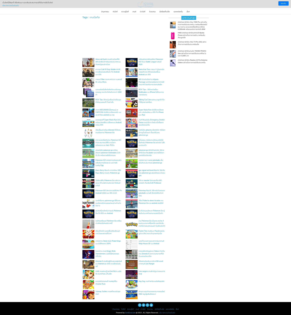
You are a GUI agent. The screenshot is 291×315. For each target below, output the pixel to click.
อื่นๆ (188, 12)
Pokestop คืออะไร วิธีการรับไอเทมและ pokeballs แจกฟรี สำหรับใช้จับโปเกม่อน (152, 193)
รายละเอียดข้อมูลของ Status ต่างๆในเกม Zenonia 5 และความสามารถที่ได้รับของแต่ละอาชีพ (152, 253)
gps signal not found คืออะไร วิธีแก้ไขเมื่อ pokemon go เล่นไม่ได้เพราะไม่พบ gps (152, 172)
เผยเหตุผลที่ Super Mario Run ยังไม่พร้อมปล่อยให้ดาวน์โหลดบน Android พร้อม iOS (108, 122)
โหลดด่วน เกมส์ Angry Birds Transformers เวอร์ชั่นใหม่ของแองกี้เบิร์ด (107, 253)
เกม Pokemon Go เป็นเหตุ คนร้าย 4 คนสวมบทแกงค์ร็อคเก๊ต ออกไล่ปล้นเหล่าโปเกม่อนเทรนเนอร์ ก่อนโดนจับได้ (152, 223)
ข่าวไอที (142, 12)
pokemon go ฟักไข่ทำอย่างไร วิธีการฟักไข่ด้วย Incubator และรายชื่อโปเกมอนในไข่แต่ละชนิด (151, 152)
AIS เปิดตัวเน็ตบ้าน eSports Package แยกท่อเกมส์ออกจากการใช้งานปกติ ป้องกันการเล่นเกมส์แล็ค (151, 81)
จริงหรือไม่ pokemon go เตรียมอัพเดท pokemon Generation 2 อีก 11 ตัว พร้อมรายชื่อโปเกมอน (107, 152)
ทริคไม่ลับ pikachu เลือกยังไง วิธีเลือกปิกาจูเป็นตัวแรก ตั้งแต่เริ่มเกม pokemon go (152, 132)
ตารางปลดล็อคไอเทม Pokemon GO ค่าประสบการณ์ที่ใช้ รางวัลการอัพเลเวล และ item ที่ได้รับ (108, 142)
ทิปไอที (115, 12)
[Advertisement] (124, 39)
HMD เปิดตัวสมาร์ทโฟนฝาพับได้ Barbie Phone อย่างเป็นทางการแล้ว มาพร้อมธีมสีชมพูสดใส (191, 35)
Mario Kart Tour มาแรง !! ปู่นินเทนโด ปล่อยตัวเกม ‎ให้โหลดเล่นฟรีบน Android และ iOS (151, 71)
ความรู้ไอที (125, 12)
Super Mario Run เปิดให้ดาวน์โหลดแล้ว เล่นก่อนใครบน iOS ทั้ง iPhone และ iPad (151, 112)
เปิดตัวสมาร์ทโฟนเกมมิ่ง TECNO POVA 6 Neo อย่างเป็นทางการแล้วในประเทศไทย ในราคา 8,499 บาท (192, 53)
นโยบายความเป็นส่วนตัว (167, 313)
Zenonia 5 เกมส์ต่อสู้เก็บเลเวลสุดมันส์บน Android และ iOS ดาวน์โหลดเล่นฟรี (108, 263)
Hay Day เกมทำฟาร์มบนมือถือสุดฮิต (151, 281)
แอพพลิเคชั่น (178, 12)
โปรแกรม (152, 12)
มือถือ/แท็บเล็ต (164, 12)
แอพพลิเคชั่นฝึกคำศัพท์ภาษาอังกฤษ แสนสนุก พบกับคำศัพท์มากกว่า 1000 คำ (108, 92)
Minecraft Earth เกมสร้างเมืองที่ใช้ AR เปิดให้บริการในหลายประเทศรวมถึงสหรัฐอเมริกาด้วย (108, 61)
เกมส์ (134, 12)
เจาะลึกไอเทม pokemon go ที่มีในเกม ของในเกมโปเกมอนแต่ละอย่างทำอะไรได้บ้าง (108, 203)
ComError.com (130, 313)
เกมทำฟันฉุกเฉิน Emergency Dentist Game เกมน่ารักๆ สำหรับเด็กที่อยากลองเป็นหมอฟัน (151, 122)
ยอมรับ (283, 3)
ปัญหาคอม (105, 12)
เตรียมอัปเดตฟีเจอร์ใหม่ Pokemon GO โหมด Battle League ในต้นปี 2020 (151, 61)
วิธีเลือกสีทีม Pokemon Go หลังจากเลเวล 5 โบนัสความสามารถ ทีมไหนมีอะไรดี (108, 182)
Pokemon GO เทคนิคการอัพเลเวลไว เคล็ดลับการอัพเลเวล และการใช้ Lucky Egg (108, 162)
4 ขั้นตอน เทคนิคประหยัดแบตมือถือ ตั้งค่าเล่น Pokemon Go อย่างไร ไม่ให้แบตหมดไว (152, 142)
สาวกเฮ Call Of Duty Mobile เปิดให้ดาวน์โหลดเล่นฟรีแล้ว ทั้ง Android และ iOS (107, 71)
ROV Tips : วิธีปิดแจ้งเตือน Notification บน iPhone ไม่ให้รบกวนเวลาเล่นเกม (151, 92)
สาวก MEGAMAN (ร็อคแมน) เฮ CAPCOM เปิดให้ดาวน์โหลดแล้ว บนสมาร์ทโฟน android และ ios (108, 112)
